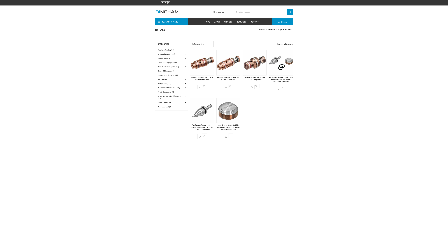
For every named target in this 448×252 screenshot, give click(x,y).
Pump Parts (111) (164, 83)
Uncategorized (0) (164, 107)
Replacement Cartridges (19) (169, 88)
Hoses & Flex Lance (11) (167, 71)
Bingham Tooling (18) (166, 50)
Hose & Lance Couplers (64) (168, 67)
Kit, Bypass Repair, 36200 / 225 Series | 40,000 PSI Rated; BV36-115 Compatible (281, 80)
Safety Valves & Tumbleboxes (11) (169, 97)
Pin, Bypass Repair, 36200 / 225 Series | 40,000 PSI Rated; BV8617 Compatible (202, 127)
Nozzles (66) (162, 79)
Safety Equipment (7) (166, 92)
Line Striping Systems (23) (168, 75)
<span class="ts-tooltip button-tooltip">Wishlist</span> (204, 86)
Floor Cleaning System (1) (167, 62)
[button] (199, 87)
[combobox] (221, 12)
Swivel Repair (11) (165, 103)
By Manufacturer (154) (166, 54)
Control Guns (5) (164, 58)
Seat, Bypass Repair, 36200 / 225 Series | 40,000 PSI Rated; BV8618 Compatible (228, 127)
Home (262, 29)
